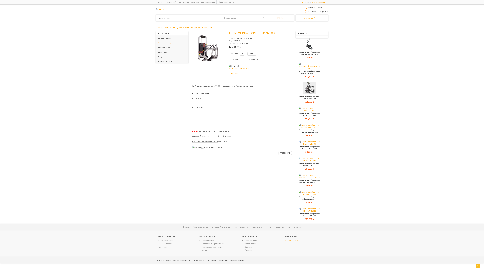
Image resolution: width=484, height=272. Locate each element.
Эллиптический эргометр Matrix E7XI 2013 (309, 114)
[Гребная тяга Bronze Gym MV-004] (208, 64)
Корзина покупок (208, 2)
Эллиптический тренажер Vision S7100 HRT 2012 (309, 72)
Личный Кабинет (251, 240)
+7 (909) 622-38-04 (292, 241)
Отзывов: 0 (233, 68)
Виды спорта (163, 52)
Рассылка (248, 250)
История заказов (252, 244)
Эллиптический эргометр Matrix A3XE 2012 (309, 164)
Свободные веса (164, 47)
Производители (208, 240)
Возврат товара (165, 244)
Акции (204, 250)
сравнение (253, 59)
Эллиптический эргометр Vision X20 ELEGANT (309, 198)
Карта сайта (163, 247)
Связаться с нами (165, 240)
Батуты (161, 57)
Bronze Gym (247, 38)
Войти (305, 2)
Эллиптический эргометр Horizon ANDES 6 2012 (309, 131)
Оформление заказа (226, 2)
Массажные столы (165, 61)
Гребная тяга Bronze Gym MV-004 (199, 27)
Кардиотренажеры (165, 38)
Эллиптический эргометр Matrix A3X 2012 (309, 97)
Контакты (297, 227)
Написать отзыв (245, 68)
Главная (160, 2)
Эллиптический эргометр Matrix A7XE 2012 (309, 214)
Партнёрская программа (212, 247)
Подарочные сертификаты (213, 244)
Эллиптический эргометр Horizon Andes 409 (309, 147)
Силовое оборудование (174, 27)
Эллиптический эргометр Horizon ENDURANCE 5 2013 (309, 181)
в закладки (237, 59)
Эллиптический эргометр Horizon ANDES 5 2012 (309, 53)
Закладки (248, 247)
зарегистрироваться (319, 2)
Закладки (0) (171, 2)
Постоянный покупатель (188, 2)
